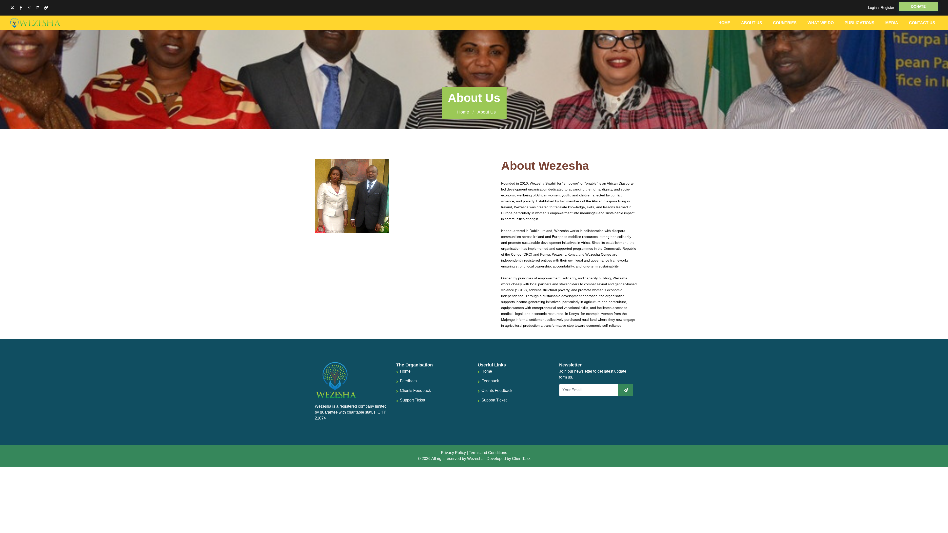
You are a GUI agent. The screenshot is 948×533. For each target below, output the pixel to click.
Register (887, 7)
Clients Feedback (415, 390)
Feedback (408, 381)
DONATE (918, 6)
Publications (859, 23)
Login (872, 7)
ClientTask (521, 459)
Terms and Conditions (488, 453)
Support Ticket (412, 400)
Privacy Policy (453, 453)
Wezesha (475, 459)
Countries (785, 23)
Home (724, 23)
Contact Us (922, 23)
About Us (751, 23)
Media (891, 23)
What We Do (821, 23)
